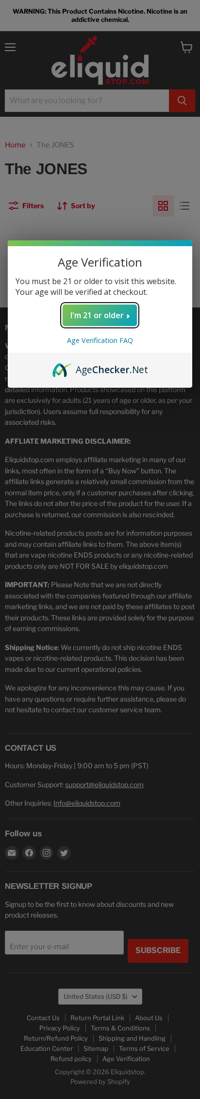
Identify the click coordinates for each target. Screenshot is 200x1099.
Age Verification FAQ (100, 340)
